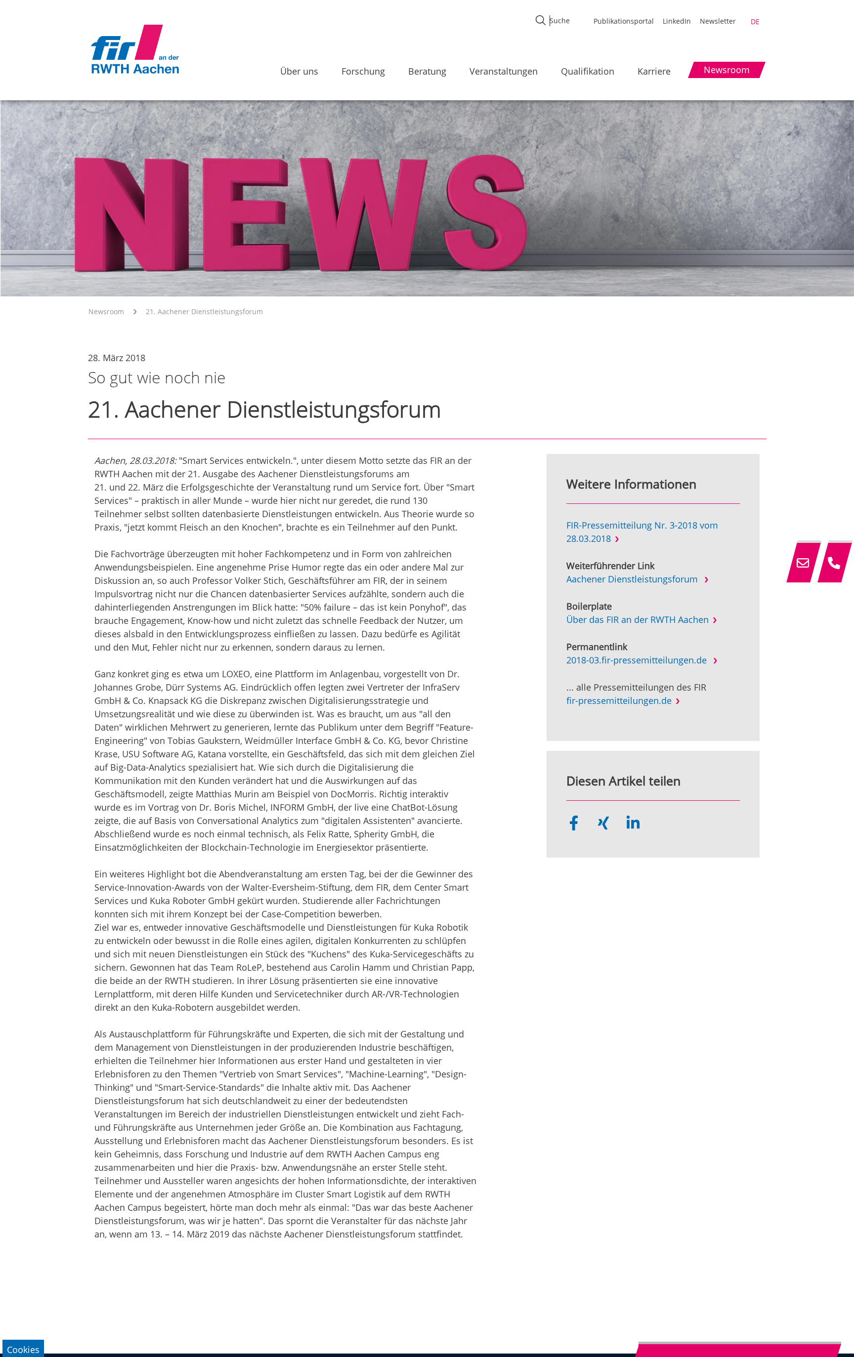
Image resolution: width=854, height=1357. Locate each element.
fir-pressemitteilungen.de (619, 700)
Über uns (299, 71)
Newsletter (718, 21)
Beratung (427, 71)
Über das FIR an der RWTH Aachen (637, 619)
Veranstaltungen (504, 71)
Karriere (654, 71)
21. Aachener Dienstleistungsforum (204, 311)
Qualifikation (587, 71)
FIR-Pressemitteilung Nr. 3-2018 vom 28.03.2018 (642, 531)
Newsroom (106, 311)
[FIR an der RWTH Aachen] (134, 49)
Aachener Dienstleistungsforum (633, 579)
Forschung (363, 71)
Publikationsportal (624, 21)
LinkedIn (677, 21)
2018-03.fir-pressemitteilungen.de (637, 660)
